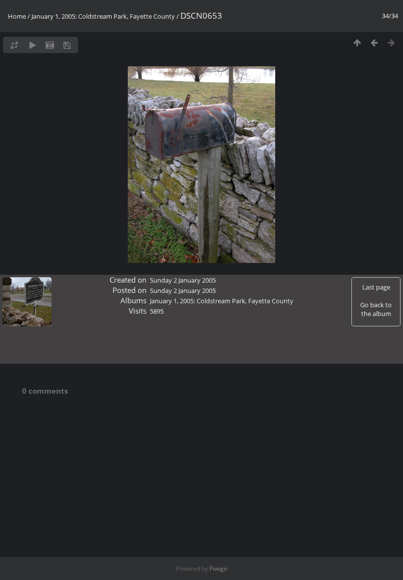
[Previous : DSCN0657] (374, 42)
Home (17, 16)
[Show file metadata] (49, 45)
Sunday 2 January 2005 (183, 280)
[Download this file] (67, 45)
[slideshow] (32, 45)
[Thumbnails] (357, 42)
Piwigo (218, 568)
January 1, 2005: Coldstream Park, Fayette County (103, 16)
